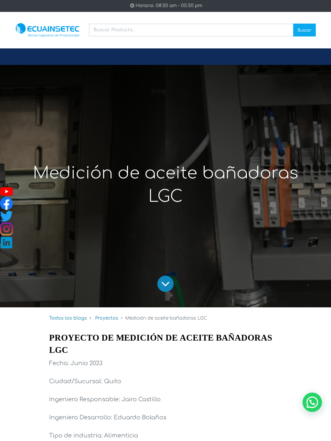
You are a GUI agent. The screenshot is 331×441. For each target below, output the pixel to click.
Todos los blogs (68, 318)
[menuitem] (30, 56)
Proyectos (106, 318)
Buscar (304, 30)
